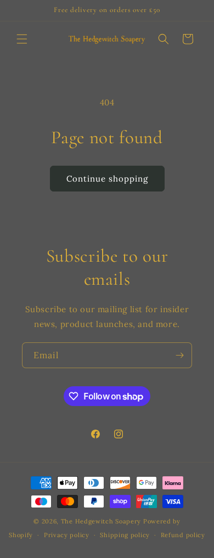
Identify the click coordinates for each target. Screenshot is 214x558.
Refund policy (183, 535)
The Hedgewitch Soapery (102, 521)
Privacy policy (66, 535)
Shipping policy (125, 535)
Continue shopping (107, 178)
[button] (22, 39)
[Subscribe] (179, 355)
